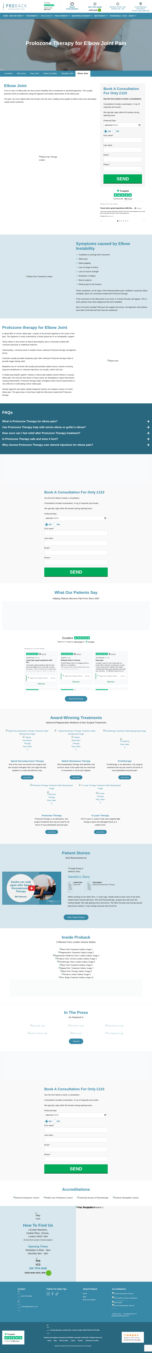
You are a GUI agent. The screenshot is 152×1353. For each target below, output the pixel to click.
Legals (73, 1340)
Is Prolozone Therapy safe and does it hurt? (30, 438)
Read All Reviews (76, 699)
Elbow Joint (83, 73)
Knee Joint (34, 73)
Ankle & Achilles (50, 73)
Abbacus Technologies (84, 1346)
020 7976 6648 (38, 1268)
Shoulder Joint (67, 73)
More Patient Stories (76, 917)
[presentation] (1, 69)
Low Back (8, 73)
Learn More (27, 777)
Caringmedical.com (129, 1314)
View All (76, 1041)
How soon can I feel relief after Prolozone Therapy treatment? (41, 433)
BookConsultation (72, 8)
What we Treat (15, 16)
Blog (125, 16)
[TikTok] (57, 1294)
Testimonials (115, 16)
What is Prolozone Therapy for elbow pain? (30, 421)
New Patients (100, 16)
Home (5, 16)
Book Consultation (89, 1300)
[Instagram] (48, 1294)
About (131, 16)
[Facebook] (53, 1294)
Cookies (80, 1340)
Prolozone (46, 16)
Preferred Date (109, 121)
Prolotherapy (61, 16)
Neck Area (21, 73)
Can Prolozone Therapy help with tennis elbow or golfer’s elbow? (44, 427)
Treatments (31, 16)
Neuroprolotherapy (81, 16)
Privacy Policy (64, 1340)
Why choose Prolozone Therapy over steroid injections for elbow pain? (47, 444)
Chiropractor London (92, 1340)
